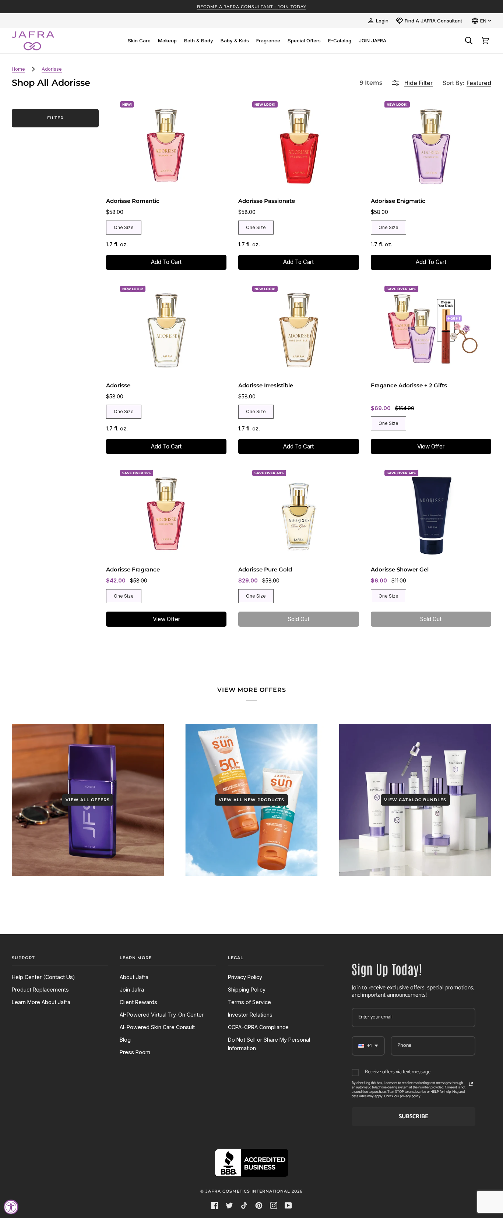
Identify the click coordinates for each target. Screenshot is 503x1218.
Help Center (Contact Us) (43, 977)
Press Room (135, 1052)
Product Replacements (40, 989)
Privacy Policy (245, 977)
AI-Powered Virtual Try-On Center (162, 1014)
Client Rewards (138, 1002)
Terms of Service (249, 1002)
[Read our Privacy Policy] (471, 1084)
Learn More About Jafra (41, 1002)
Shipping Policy (246, 989)
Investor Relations (250, 1014)
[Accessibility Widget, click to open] (11, 1207)
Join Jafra (132, 989)
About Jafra (134, 977)
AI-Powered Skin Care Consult (157, 1027)
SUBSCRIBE (413, 1117)
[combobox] (368, 1046)
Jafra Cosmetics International (247, 1191)
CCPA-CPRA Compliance (258, 1027)
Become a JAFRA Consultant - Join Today (251, 6)
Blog (125, 1039)
